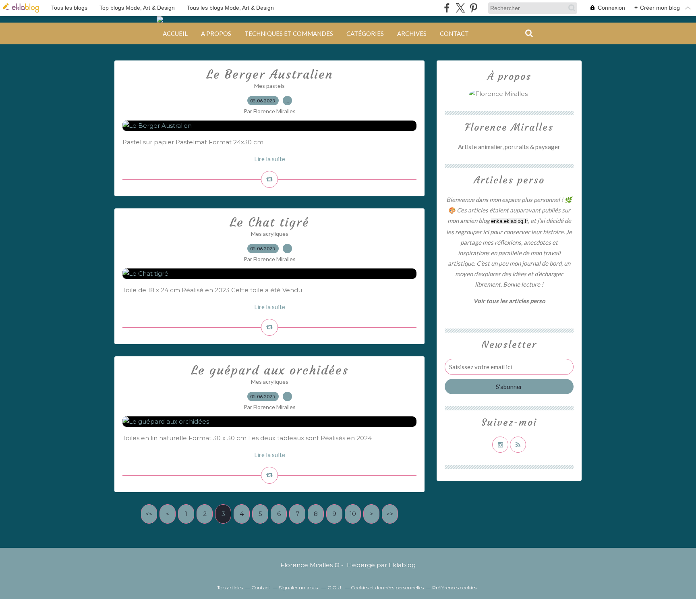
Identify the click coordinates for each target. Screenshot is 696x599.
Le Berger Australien (269, 74)
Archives (412, 33)
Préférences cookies (454, 587)
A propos (216, 33)
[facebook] (447, 7)
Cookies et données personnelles (387, 587)
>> (390, 514)
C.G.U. (334, 587)
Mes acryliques (269, 233)
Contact (454, 33)
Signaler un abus (299, 587)
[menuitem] (175, 33)
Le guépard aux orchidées (269, 370)
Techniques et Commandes (288, 33)
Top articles (230, 587)
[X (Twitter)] (460, 7)
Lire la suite (269, 158)
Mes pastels (269, 85)
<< (149, 514)
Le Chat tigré (269, 222)
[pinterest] (473, 7)
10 (353, 514)
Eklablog (402, 565)
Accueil (175, 33)
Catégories (365, 33)
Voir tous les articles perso (509, 300)
